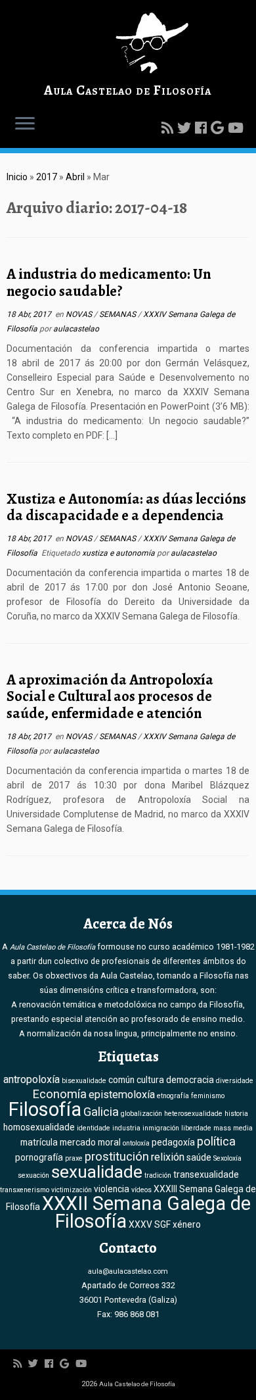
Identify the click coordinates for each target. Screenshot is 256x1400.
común (121, 1079)
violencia (111, 1189)
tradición (157, 1175)
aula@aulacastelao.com (128, 1271)
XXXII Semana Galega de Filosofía (146, 1212)
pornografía (39, 1157)
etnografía (173, 1096)
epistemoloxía (122, 1094)
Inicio (17, 177)
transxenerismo (24, 1190)
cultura (150, 1079)
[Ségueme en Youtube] (237, 128)
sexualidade (96, 1172)
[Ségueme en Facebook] (203, 128)
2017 (46, 177)
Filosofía (45, 1109)
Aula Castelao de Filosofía (127, 90)
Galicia (101, 1112)
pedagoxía (173, 1142)
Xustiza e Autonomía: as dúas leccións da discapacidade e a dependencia (126, 507)
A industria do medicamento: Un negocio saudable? (109, 282)
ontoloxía (136, 1143)
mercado (78, 1142)
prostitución (117, 1156)
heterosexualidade (193, 1113)
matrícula (39, 1142)
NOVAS (80, 314)
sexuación (33, 1175)
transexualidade (206, 1174)
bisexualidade (84, 1080)
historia (236, 1113)
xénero (187, 1224)
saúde (198, 1157)
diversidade (234, 1080)
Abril (75, 177)
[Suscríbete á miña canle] (169, 128)
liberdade (196, 1128)
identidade (93, 1128)
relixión (167, 1157)
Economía (59, 1094)
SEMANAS (118, 314)
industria (126, 1128)
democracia (190, 1079)
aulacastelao (76, 328)
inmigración (160, 1128)
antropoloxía (31, 1079)
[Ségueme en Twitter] (186, 128)
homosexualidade (39, 1127)
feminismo (207, 1096)
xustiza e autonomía (119, 553)
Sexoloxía (227, 1158)
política (216, 1141)
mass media (233, 1128)
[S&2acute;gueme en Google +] (219, 128)
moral (109, 1142)
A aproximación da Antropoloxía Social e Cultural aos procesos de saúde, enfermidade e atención (110, 696)
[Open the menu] (25, 124)
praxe (74, 1158)
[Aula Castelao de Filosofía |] (128, 43)
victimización (71, 1190)
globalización (141, 1113)
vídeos (141, 1190)
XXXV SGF (150, 1224)
